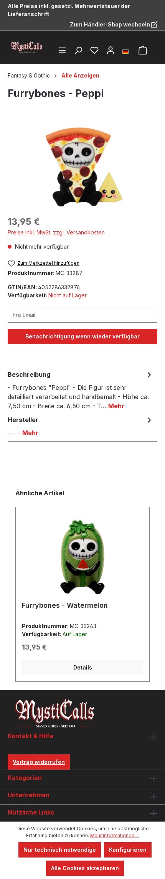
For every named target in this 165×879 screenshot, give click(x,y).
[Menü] (62, 50)
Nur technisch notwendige (59, 849)
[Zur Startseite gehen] (27, 47)
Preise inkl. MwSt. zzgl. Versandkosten (56, 232)
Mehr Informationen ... (114, 835)
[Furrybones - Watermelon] (82, 557)
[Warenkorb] (143, 50)
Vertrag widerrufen (39, 762)
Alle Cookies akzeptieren (85, 868)
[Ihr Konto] (110, 50)
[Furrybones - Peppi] (82, 165)
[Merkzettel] (94, 50)
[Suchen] (78, 50)
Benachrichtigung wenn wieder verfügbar (82, 336)
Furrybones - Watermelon (65, 605)
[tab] (80, 389)
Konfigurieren (128, 849)
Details (82, 667)
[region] (82, 165)
